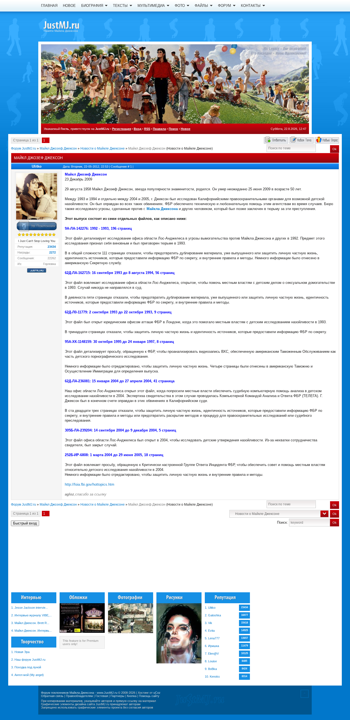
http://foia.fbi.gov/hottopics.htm (89, 484)
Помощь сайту (149, 696)
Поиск (173, 128)
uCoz (157, 692)
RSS (147, 128)
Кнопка (131, 696)
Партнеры (117, 696)
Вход (137, 128)
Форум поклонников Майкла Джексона (67, 692)
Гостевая (101, 696)
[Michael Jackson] (71, 26)
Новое (185, 128)
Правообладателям (79, 696)
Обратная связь (52, 696)
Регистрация (121, 128)
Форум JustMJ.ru (23, 148)
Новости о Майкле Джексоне (102, 148)
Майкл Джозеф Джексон (58, 148)
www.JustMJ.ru (107, 692)
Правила (159, 128)
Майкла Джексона (162, 209)
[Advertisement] (311, 561)
